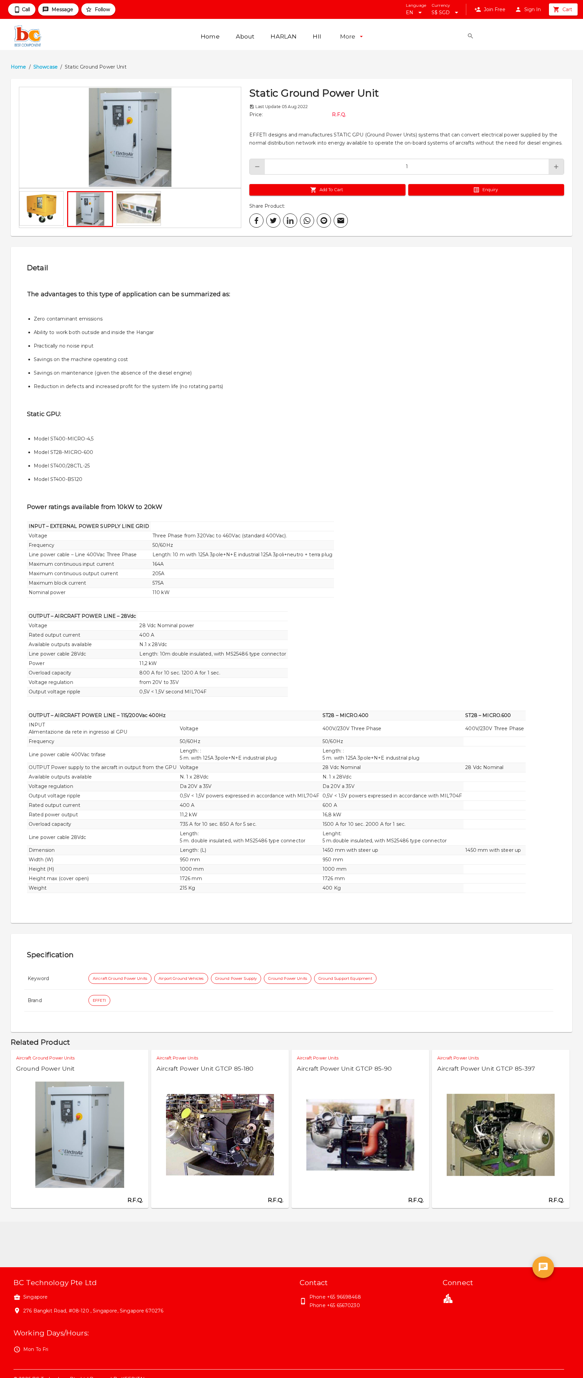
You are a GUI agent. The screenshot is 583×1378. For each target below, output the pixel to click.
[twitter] (273, 220)
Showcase (45, 67)
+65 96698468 (344, 1297)
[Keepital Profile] (448, 1298)
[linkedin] (290, 220)
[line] (324, 220)
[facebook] (256, 220)
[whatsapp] (307, 220)
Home (18, 67)
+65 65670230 (343, 1305)
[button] (130, 137)
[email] (341, 220)
